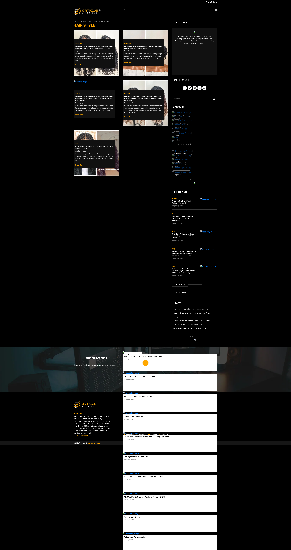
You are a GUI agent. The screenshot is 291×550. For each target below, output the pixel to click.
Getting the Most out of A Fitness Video (140, 457)
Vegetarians (141, 10)
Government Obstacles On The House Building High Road (146, 437)
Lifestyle (177, 162)
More (146, 10)
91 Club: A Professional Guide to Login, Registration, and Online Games (184, 236)
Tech (136, 10)
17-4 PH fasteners (179, 325)
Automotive (179, 115)
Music (132, 10)
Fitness (117, 10)
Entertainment (106, 10)
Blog (76, 143)
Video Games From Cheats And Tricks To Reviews (143, 477)
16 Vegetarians (178, 317)
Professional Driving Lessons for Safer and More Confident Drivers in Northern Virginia (184, 253)
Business (78, 93)
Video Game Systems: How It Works (138, 396)
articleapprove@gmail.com (84, 435)
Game (121, 10)
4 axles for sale (200, 328)
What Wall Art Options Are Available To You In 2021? (144, 497)
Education (178, 119)
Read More (79, 65)
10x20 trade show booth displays (196, 309)
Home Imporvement (182, 144)
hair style (78, 43)
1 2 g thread (177, 309)
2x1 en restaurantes (195, 325)
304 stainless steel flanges (183, 328)
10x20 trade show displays (183, 313)
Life (175, 158)
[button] (145, 363)
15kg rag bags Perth (202, 313)
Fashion (113, 10)
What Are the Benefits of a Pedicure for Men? (182, 202)
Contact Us (151, 10)
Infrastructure (127, 10)
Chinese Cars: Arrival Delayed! (135, 416)
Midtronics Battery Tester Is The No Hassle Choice (144, 356)
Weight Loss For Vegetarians (135, 537)
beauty (174, 198)
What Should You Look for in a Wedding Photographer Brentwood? (183, 218)
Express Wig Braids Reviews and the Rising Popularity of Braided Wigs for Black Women (143, 47)
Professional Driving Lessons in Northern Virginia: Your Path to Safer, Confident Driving (183, 271)
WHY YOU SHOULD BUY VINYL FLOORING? (140, 376)
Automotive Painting (132, 517)
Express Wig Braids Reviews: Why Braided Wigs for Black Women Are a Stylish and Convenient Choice (94, 47)
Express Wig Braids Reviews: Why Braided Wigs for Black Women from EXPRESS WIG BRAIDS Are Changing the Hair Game (94, 98)
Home (77, 22)
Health (177, 140)
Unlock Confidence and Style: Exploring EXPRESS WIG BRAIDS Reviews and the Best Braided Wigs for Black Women (143, 98)
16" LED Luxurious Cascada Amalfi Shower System (191, 321)
